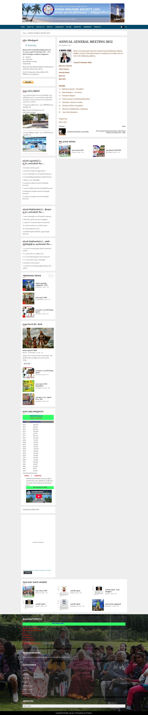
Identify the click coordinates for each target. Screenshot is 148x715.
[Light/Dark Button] (122, 27)
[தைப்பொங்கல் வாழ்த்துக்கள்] (28, 312)
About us (30, 27)
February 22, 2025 (42, 388)
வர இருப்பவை (26, 693)
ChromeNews (80, 713)
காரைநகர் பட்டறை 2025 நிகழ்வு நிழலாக (44, 371)
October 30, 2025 (112, 152)
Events (49, 27)
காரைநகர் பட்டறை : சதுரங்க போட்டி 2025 (43, 398)
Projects (97, 27)
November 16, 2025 (35, 353)
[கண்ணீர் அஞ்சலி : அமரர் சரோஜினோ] (98, 591)
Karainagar (59, 27)
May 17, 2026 (110, 594)
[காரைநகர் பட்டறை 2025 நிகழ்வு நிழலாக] (28, 285)
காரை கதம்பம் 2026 (30, 350)
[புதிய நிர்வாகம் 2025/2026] (99, 151)
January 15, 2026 (41, 313)
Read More (27, 364)
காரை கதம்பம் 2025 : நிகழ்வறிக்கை (42, 385)
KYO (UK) (68, 27)
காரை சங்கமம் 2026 (77, 150)
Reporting (77, 27)
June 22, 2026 (77, 152)
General (25, 674)
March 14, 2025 (41, 287)
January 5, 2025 (41, 401)
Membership (87, 27)
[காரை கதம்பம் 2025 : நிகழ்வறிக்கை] (28, 386)
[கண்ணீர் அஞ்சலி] (63, 591)
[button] (126, 27)
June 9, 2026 (75, 593)
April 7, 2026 (40, 606)
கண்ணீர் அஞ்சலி (75, 591)
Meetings (26, 678)
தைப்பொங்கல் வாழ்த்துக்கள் (43, 311)
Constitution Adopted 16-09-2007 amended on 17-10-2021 (37, 570)
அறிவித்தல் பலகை (28, 686)
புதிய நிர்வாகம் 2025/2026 (113, 150)
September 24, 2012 (65, 45)
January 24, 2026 (76, 606)
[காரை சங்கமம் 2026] (64, 151)
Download (28, 572)
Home (23, 27)
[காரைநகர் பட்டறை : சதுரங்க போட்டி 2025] (28, 399)
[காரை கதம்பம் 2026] (38, 338)
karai (25, 353)
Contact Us (40, 27)
